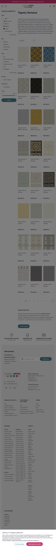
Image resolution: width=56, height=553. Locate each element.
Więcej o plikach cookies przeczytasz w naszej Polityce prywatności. (20, 540)
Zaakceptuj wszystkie (34, 544)
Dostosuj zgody (19, 544)
